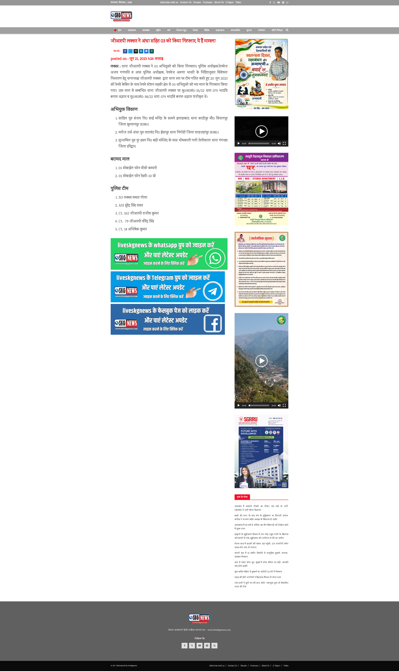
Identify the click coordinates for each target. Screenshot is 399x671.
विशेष (206, 30)
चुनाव (249, 30)
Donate (197, 2)
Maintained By (122, 665)
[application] (261, 131)
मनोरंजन (261, 30)
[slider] (259, 143)
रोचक (195, 30)
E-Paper (230, 2)
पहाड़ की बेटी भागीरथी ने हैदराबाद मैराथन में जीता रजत (258, 577)
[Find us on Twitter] (192, 645)
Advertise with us (169, 2)
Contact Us (185, 2)
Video (238, 2)
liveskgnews (132, 665)
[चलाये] (238, 143)
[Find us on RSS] (214, 645)
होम (119, 30)
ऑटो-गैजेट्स (277, 30)
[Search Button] (287, 30)
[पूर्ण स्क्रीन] (284, 143)
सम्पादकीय (235, 30)
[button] (261, 131)
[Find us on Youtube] (199, 645)
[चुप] (279, 143)
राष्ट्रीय (158, 30)
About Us (219, 2)
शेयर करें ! (117, 51)
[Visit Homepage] (121, 16)
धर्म (168, 30)
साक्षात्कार (220, 30)
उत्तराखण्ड (132, 30)
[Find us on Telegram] (207, 645)
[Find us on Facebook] (184, 645)
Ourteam (207, 2)
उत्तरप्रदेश (146, 30)
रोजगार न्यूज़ (182, 30)
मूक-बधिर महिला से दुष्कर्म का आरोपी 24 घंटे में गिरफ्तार (258, 572)
